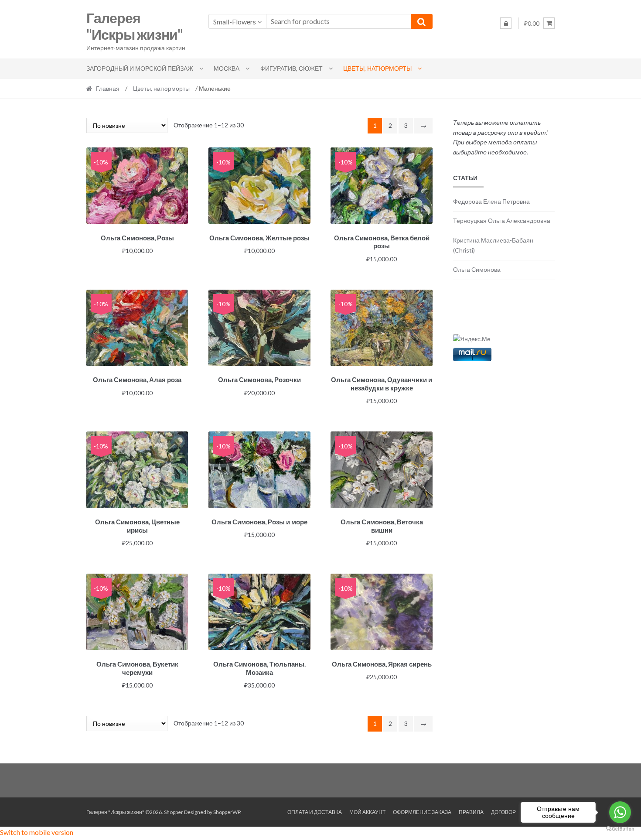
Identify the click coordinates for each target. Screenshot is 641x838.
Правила (471, 812)
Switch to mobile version (36, 832)
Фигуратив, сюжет (291, 68)
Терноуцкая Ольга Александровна (501, 220)
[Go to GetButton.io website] (620, 829)
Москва (226, 68)
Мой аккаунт (367, 812)
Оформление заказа (422, 812)
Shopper (173, 812)
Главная (107, 88)
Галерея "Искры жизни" (134, 26)
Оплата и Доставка (314, 812)
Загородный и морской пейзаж (139, 68)
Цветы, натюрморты (377, 68)
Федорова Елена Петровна (491, 201)
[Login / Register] (505, 23)
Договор (503, 812)
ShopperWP (226, 812)
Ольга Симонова (477, 269)
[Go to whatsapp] (620, 812)
